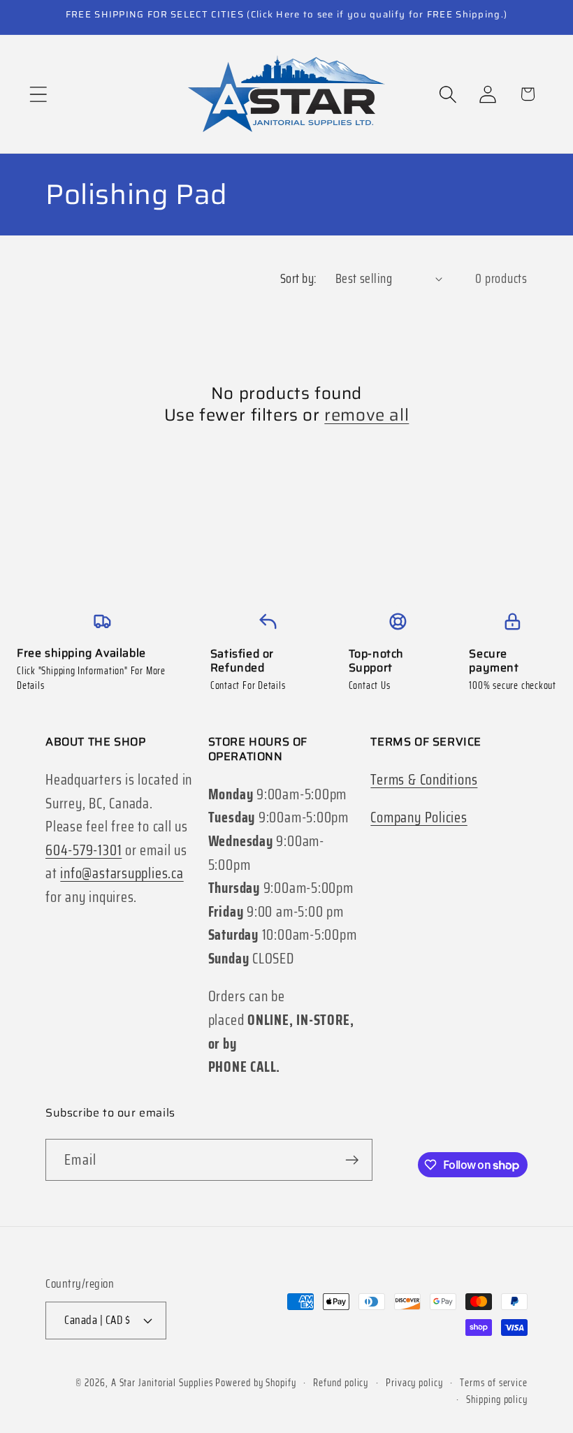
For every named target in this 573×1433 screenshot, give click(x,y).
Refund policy (340, 1382)
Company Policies (418, 817)
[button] (38, 94)
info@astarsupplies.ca (121, 873)
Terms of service (494, 1382)
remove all (366, 415)
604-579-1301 (83, 849)
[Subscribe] (352, 1160)
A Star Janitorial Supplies (163, 1382)
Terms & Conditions (423, 779)
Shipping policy (497, 1399)
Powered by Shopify (255, 1382)
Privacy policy (414, 1382)
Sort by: (298, 278)
